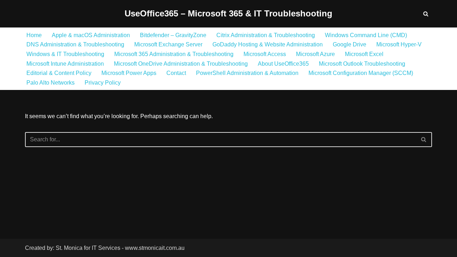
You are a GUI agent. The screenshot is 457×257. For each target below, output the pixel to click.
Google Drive (349, 44)
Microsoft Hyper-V (399, 44)
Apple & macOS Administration (91, 35)
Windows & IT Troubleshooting (65, 54)
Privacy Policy (103, 83)
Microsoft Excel (364, 54)
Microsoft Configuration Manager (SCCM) (360, 73)
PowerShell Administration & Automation (247, 73)
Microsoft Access (264, 54)
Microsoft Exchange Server (168, 44)
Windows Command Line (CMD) (366, 35)
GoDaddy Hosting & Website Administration (267, 44)
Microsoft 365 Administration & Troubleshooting (173, 54)
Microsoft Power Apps (128, 73)
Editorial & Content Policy (58, 73)
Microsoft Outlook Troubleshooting (362, 64)
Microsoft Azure (315, 54)
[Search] (425, 13)
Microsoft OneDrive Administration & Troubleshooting (181, 64)
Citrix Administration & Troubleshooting (265, 35)
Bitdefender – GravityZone (173, 35)
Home (34, 35)
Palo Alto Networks (50, 83)
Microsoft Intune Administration (65, 64)
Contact (176, 73)
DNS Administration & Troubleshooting (75, 44)
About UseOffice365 (283, 64)
